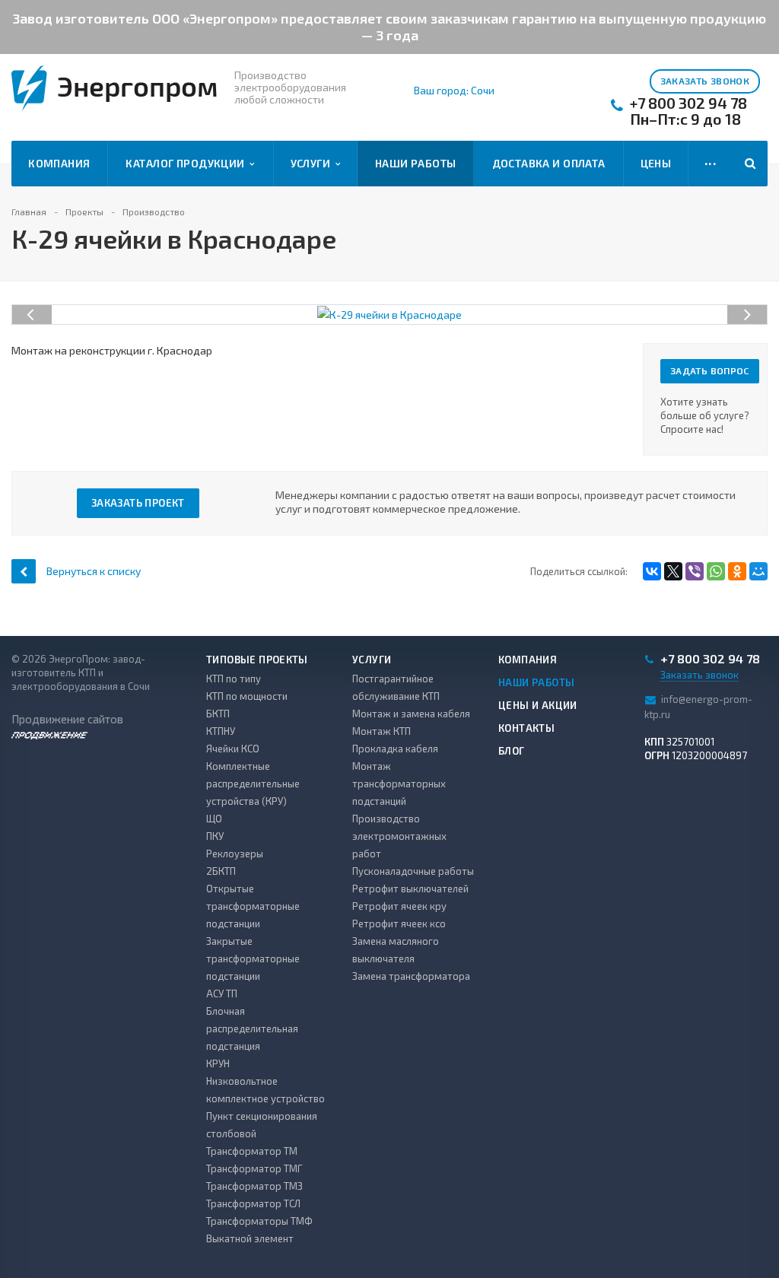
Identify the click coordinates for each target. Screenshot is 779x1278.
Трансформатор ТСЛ (253, 1203)
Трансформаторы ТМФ (259, 1221)
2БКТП (221, 871)
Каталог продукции (188, 163)
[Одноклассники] (737, 571)
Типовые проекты (257, 659)
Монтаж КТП (381, 731)
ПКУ (215, 836)
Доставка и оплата (549, 163)
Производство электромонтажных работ (399, 836)
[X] (673, 571)
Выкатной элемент (250, 1238)
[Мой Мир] (758, 571)
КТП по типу (233, 678)
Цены (656, 163)
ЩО (214, 818)
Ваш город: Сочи (454, 90)
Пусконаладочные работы (413, 871)
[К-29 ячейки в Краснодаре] (389, 313)
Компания (59, 163)
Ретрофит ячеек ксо (399, 923)
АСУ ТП (221, 993)
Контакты (526, 728)
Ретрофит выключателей (410, 888)
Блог (511, 751)
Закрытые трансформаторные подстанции (253, 958)
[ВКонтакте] (652, 571)
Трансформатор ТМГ (254, 1168)
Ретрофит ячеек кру (399, 906)
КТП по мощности (247, 696)
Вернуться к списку (93, 570)
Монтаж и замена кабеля (411, 713)
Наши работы (415, 163)
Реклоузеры (234, 853)
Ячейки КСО (232, 748)
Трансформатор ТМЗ (254, 1186)
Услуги (313, 163)
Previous (32, 298)
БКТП (218, 713)
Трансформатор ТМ (251, 1151)
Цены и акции (537, 705)
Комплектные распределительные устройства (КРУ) (253, 783)
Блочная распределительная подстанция (252, 1028)
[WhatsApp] (716, 571)
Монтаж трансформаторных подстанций (399, 783)
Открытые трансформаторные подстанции (253, 906)
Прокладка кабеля (395, 748)
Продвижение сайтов (67, 719)
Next (755, 298)
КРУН (218, 1063)
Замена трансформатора (411, 976)
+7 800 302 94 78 (688, 103)
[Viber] (694, 571)
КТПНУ (220, 731)
